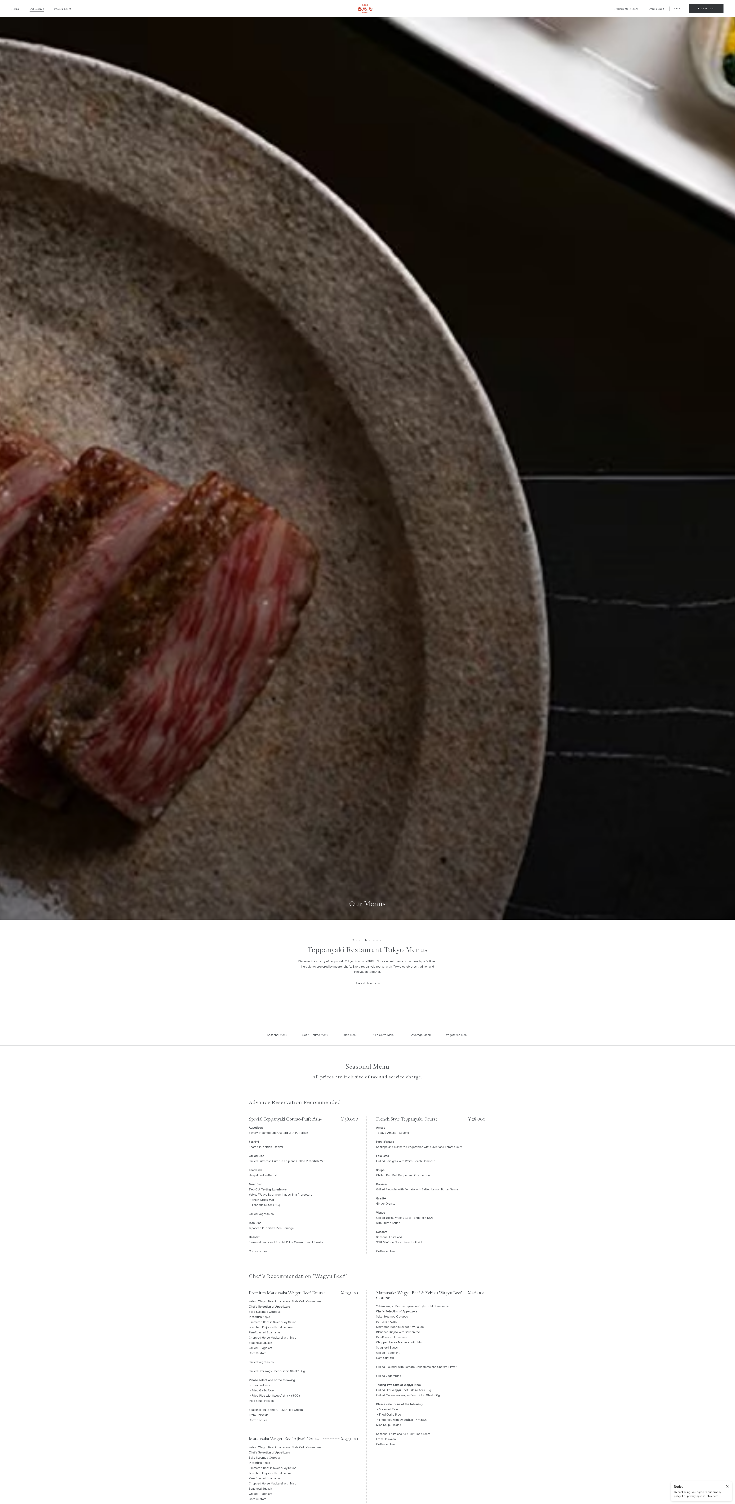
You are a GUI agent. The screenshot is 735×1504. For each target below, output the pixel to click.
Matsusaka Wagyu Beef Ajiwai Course (284, 1438)
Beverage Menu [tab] (420, 1035)
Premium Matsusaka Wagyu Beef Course (287, 1292)
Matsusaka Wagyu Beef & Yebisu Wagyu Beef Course (418, 1295)
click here (712, 1495)
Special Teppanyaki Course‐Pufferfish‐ (285, 1119)
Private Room (62, 8)
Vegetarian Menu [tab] (457, 1035)
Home (15, 8)
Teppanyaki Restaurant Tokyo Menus (367, 949)
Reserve (706, 8)
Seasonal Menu (367, 1066)
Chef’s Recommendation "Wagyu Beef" (298, 1276)
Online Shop (656, 8)
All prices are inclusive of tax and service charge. (367, 1077)
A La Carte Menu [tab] (383, 1035)
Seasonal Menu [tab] (277, 1035)
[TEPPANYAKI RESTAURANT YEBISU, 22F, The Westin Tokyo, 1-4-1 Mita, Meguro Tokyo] (365, 8)
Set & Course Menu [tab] (315, 1035)
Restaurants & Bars (626, 8)
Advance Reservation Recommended (295, 1102)
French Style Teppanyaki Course (407, 1119)
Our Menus (37, 8)
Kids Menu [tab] (350, 1035)
